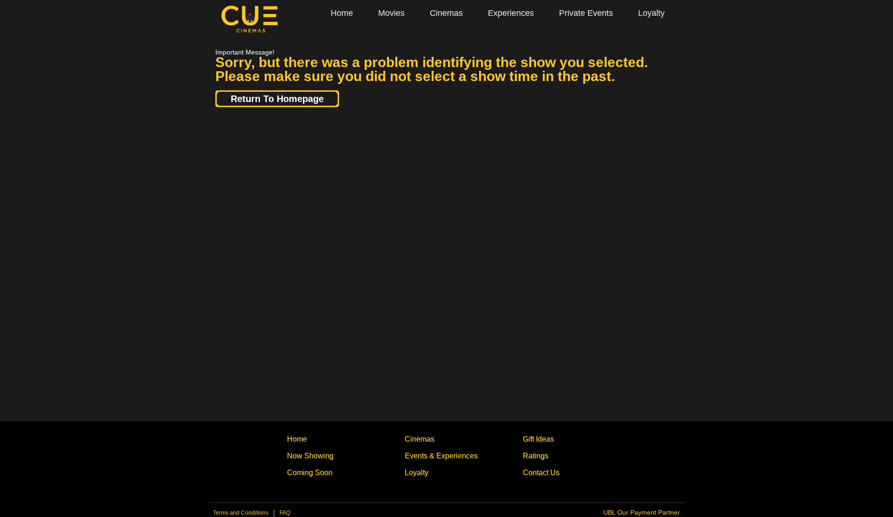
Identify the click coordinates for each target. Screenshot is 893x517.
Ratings (535, 456)
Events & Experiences (441, 456)
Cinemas (446, 13)
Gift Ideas (538, 439)
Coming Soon (310, 472)
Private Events (586, 13)
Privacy (285, 515)
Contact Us (541, 472)
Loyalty (651, 13)
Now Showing (310, 456)
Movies (391, 13)
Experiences (511, 13)
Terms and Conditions (240, 513)
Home (342, 13)
